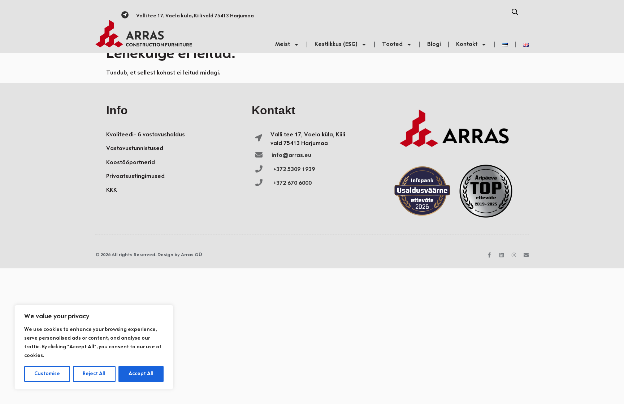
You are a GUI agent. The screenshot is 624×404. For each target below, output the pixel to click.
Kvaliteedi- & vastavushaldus (145, 134)
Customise (47, 373)
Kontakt (466, 44)
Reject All (94, 373)
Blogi (434, 44)
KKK (111, 190)
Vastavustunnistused (134, 148)
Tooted (392, 44)
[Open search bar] (515, 12)
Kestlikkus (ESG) (336, 44)
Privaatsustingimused (135, 176)
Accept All (141, 373)
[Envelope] (526, 255)
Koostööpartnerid (130, 162)
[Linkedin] (501, 255)
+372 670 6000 (292, 183)
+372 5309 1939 (294, 169)
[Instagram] (513, 255)
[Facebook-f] (489, 255)
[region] (93, 347)
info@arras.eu (291, 155)
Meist (282, 44)
